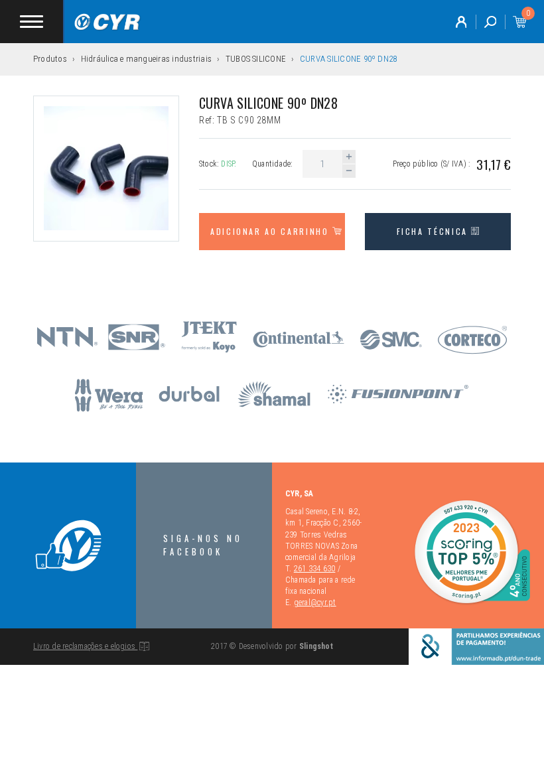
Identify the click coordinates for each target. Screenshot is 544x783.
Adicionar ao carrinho (271, 231)
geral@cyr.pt (315, 602)
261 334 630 (315, 568)
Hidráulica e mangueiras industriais (146, 59)
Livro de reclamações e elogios (85, 646)
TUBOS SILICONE (256, 59)
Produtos (50, 59)
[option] (106, 168)
